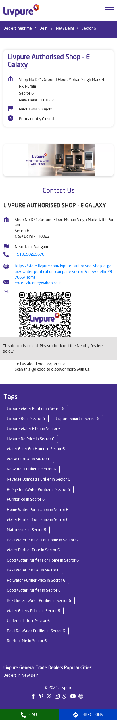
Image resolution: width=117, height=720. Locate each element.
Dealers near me (17, 28)
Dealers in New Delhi (21, 675)
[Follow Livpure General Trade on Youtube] (74, 696)
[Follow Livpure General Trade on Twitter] (51, 696)
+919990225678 (29, 254)
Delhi (43, 28)
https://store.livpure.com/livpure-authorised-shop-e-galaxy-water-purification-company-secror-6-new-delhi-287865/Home (63, 271)
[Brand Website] (82, 696)
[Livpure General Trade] (21, 10)
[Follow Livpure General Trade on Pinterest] (43, 696)
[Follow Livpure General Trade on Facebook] (35, 696)
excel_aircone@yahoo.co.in (38, 282)
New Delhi (65, 28)
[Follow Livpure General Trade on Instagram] (58, 696)
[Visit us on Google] (66, 696)
